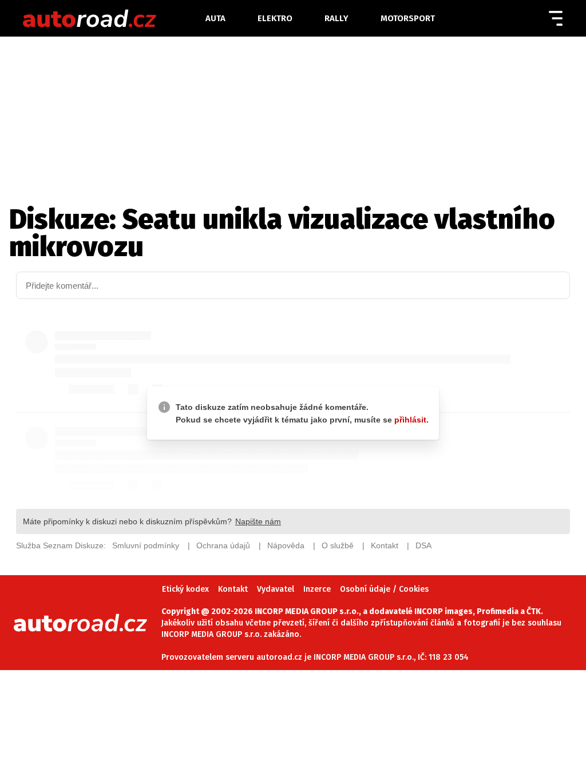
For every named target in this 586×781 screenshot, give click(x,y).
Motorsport (408, 18)
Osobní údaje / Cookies (384, 589)
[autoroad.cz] (113, 18)
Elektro (275, 18)
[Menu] (555, 18)
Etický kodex (185, 589)
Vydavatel (275, 589)
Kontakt (233, 589)
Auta (215, 18)
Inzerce (317, 589)
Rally (336, 18)
